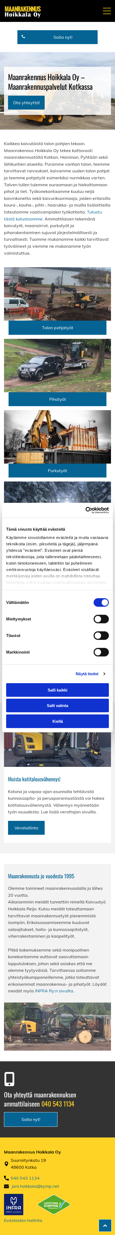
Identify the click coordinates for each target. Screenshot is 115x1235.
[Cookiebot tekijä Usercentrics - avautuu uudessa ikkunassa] (85, 510)
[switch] (101, 619)
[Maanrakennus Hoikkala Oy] (57, 294)
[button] (107, 11)
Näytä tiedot (87, 673)
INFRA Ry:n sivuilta (54, 990)
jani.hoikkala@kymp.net (35, 1186)
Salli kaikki (57, 690)
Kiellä (57, 721)
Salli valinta (57, 705)
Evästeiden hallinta (23, 1220)
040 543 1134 (57, 1103)
